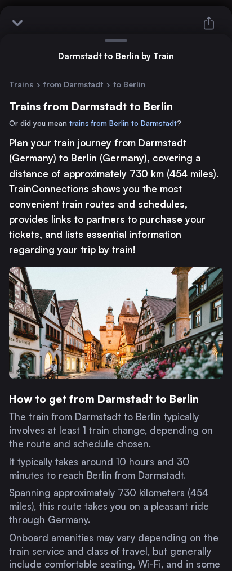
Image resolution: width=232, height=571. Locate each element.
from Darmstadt (73, 84)
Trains (21, 84)
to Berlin (129, 84)
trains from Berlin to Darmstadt (123, 123)
